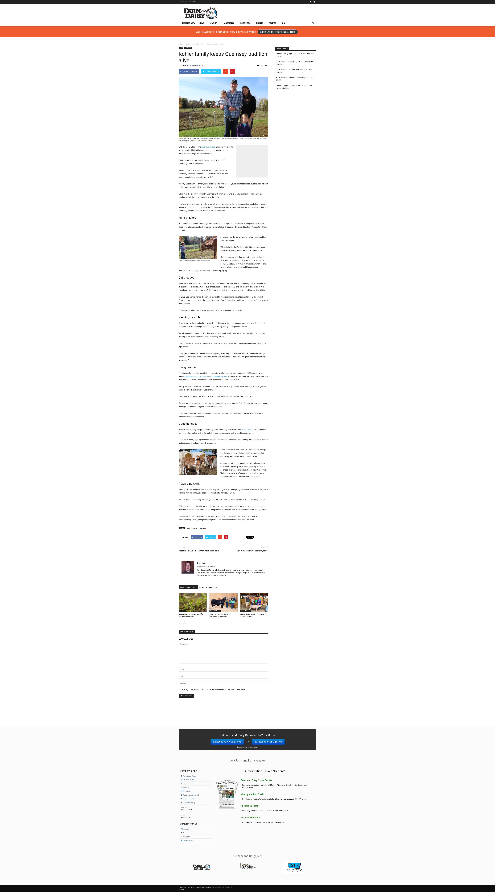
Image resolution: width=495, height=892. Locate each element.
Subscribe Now (187, 23)
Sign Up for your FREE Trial (277, 31)
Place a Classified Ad (190, 795)
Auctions (229, 23)
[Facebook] (310, 1)
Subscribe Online (189, 799)
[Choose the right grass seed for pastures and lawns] (193, 602)
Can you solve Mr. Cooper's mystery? (252, 551)
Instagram (186, 837)
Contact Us (186, 791)
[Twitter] (314, 1)
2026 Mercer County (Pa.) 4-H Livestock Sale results (294, 63)
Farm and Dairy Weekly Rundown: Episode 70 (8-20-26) (295, 79)
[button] (313, 23)
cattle (189, 528)
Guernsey (203, 528)
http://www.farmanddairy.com (206, 566)
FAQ (184, 784)
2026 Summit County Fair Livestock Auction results (294, 71)
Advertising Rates (189, 776)
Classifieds (245, 23)
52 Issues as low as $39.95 (227, 741)
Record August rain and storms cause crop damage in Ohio (294, 87)
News (201, 23)
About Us (185, 787)
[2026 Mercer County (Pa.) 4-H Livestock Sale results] (223, 602)
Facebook (185, 829)
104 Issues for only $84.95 (268, 741)
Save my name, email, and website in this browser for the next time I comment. (213, 690)
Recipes (272, 23)
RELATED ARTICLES (188, 587)
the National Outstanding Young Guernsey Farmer (206, 376)
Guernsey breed (208, 147)
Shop (284, 23)
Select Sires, (247, 429)
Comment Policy (188, 803)
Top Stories (188, 48)
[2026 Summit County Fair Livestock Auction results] (254, 602)
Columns (182, 611)
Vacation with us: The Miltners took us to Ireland (199, 551)
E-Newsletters (187, 840)
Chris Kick (184, 66)
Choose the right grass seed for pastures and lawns (295, 55)
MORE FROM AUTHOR (208, 587)
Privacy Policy (188, 780)
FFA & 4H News (215, 611)
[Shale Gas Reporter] (247, 869)
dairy (195, 528)
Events (259, 23)
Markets (214, 23)
